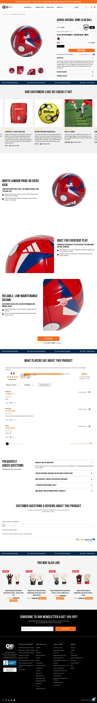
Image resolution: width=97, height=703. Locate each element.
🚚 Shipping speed (79, 686)
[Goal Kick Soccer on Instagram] (9, 700)
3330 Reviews (14, 379)
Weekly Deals (50, 7)
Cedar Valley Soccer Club (59, 655)
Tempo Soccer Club (58, 682)
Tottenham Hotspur (40, 688)
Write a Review (44, 385)
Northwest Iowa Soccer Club (60, 670)
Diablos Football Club (58, 657)
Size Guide (93, 42)
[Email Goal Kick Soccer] (3, 700)
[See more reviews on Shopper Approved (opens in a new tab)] (15, 403)
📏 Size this (69, 686)
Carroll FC (55, 652)
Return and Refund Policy (77, 657)
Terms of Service (75, 663)
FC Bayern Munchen (41, 665)
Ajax (37, 650)
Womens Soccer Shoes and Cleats (27, 650)
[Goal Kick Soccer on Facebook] (6, 700)
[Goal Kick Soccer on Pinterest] (11, 700)
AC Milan (38, 647)
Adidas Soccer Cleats (24, 655)
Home (3, 14)
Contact (73, 650)
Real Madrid (39, 683)
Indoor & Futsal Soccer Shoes (26, 663)
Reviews (73, 668)
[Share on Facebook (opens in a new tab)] (10, 403)
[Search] (86, 7)
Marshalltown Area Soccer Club (61, 665)
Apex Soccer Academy (58, 650)
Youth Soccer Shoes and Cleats (26, 652)
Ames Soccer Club (57, 647)
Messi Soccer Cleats (23, 657)
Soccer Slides (22, 669)
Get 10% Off (65, 629)
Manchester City (40, 675)
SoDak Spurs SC (57, 675)
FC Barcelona (39, 663)
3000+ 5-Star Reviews (88, 82)
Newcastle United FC (41, 680)
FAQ (72, 652)
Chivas (37, 660)
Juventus (38, 670)
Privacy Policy (74, 655)
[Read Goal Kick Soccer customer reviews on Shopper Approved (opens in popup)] (10, 669)
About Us (73, 647)
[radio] (48, 373)
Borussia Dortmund (40, 655)
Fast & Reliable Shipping (11, 82)
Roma (37, 686)
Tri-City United (56, 685)
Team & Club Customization (37, 82)
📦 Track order (89, 686)
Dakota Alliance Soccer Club (60, 660)
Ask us (71, 31)
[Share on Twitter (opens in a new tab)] (13, 403)
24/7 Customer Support (63, 82)
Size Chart (73, 660)
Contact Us (60, 7)
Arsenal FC (38, 652)
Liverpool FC (39, 673)
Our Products (27, 7)
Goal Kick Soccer (89, 700)
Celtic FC (38, 657)
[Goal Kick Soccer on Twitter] (14, 700)
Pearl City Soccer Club (58, 673)
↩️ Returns (69, 690)
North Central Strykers (58, 668)
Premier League (40, 7)
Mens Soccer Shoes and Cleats (26, 647)
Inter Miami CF (39, 668)
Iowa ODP (55, 663)
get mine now (48, 339)
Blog (72, 665)
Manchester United (40, 678)
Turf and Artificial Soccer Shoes (26, 660)
